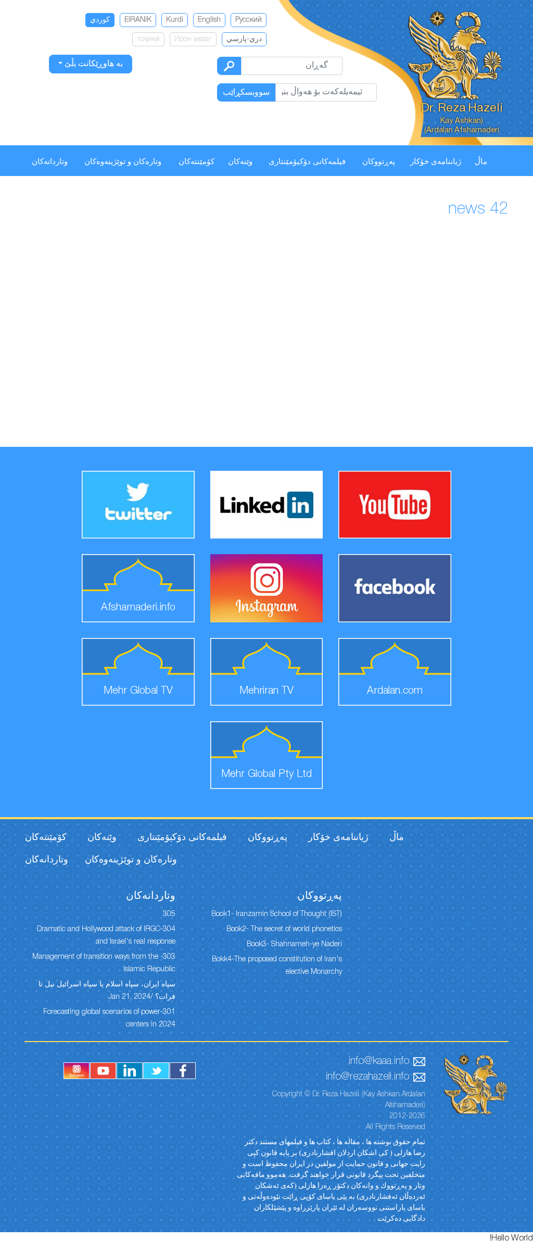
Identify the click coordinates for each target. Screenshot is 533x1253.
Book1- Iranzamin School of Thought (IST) (276, 914)
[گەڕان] (229, 66)
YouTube (103, 1070)
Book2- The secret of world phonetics (284, 929)
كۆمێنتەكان (196, 162)
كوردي (100, 20)
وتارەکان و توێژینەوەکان (122, 162)
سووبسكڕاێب (246, 92)
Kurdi (174, 20)
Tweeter (156, 1070)
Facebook (183, 1070)
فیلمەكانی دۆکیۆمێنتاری (307, 162)
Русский (248, 20)
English (209, 20)
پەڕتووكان (378, 162)
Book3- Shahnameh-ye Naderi (294, 944)
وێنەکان (240, 162)
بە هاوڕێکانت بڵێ (92, 64)
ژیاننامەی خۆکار (435, 162)
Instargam (77, 1070)
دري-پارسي (244, 39)
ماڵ (481, 162)
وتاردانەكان (50, 162)
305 (169, 914)
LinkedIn (130, 1070)
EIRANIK (137, 20)
